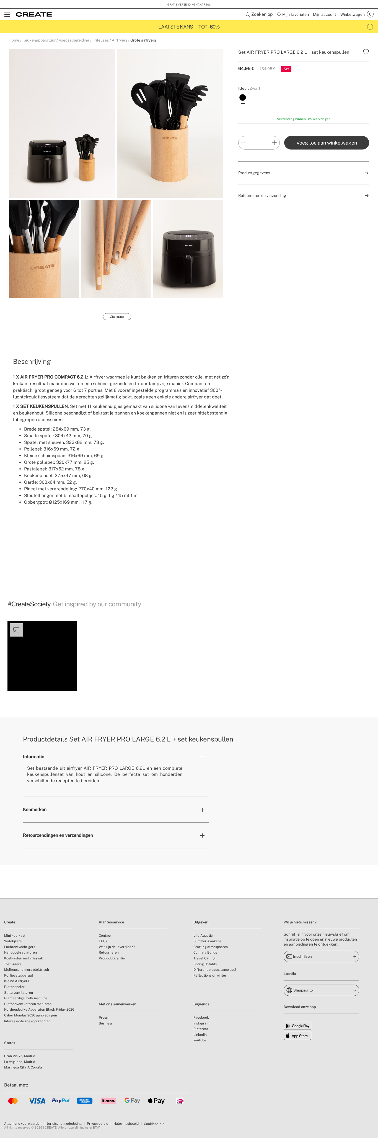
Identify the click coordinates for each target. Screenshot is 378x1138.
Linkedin (200, 1035)
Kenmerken (34, 809)
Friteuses (100, 40)
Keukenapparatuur (39, 40)
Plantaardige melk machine (25, 998)
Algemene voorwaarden (23, 1124)
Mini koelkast (14, 936)
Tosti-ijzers (12, 964)
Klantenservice (111, 922)
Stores (9, 1043)
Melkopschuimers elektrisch (26, 970)
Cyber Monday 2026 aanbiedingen (30, 1015)
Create (9, 922)
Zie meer (117, 316)
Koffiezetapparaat (18, 975)
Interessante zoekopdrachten (27, 1021)
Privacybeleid (97, 1124)
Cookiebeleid (154, 1124)
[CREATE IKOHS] (33, 14)
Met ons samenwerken (117, 1004)
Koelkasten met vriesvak (23, 958)
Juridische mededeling (64, 1124)
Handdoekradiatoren (20, 952)
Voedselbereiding (74, 40)
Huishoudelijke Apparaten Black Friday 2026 (39, 1009)
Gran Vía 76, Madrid (19, 1056)
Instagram (201, 1023)
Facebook (201, 1017)
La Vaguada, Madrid (19, 1062)
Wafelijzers (13, 941)
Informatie (33, 756)
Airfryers (119, 40)
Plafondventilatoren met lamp (27, 1004)
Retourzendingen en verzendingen (58, 835)
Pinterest (200, 1029)
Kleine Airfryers (16, 981)
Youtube (199, 1040)
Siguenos (201, 1004)
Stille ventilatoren (18, 993)
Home (14, 40)
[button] (42, 656)
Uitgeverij (201, 922)
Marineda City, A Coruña (23, 1067)
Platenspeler (14, 987)
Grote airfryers (143, 40)
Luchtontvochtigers (19, 947)
